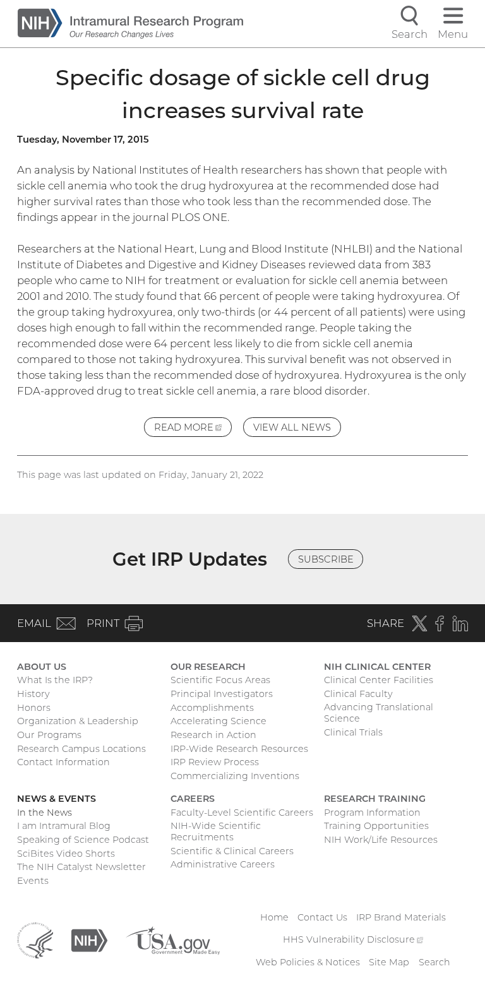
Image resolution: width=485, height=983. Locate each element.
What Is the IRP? (55, 680)
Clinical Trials (353, 732)
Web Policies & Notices (308, 962)
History (33, 694)
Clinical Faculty (358, 694)
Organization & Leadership (77, 721)
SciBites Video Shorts (66, 853)
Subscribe (326, 559)
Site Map (389, 962)
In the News (44, 812)
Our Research (208, 666)
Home (274, 917)
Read (193, 429)
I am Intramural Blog (64, 825)
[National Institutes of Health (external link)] (89, 939)
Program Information (372, 812)
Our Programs (49, 735)
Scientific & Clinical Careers (232, 851)
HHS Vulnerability (353, 939)
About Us (41, 666)
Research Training (375, 798)
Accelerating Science (218, 721)
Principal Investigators (222, 694)
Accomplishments (212, 707)
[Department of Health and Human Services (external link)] (35, 939)
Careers (193, 798)
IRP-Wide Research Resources (239, 748)
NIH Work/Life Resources (381, 839)
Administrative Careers (223, 864)
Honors (34, 707)
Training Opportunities (376, 825)
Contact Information (63, 762)
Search (434, 962)
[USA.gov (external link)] (173, 939)
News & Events (56, 798)
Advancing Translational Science (378, 712)
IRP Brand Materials (401, 917)
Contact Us (322, 917)
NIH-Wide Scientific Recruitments (216, 831)
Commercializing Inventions (235, 776)
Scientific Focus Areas (220, 680)
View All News (292, 427)
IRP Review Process (215, 762)
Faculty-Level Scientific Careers (242, 812)
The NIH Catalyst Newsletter (81, 867)
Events (33, 880)
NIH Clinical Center (377, 666)
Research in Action (213, 735)
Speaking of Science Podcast (83, 839)
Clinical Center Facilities (378, 680)
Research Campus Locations (81, 748)
